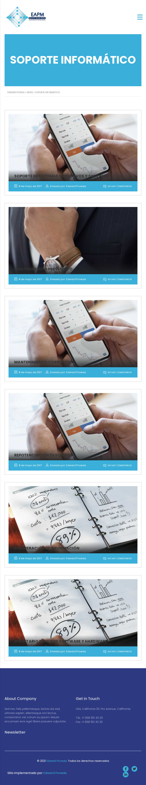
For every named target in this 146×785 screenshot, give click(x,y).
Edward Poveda (56, 761)
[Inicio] (27, 17)
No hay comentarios (119, 186)
